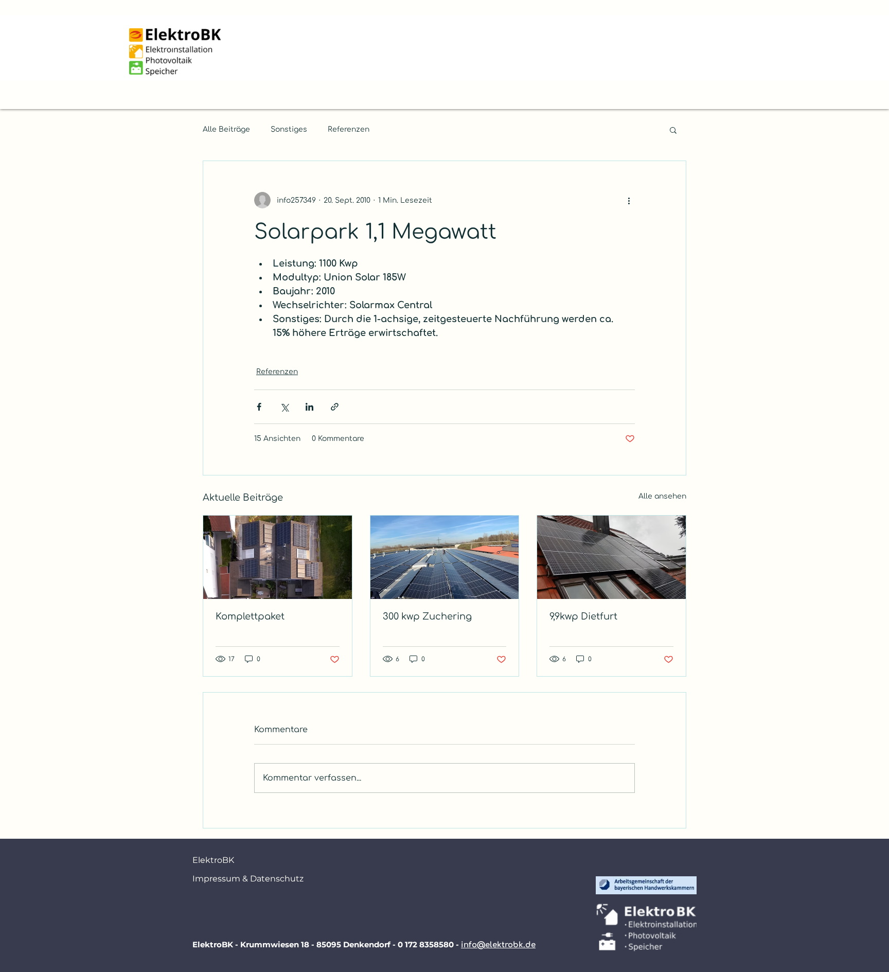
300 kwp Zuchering (427, 616)
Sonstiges (289, 129)
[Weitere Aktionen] (629, 200)
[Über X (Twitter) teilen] (284, 407)
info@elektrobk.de (498, 945)
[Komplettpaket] (277, 557)
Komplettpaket (250, 616)
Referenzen (348, 129)
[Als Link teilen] (335, 407)
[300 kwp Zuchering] (444, 557)
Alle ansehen (662, 496)
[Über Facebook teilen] (259, 407)
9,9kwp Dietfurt (583, 616)
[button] (673, 130)
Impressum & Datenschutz (233, 878)
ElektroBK (213, 860)
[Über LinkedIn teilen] (309, 407)
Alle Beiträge (226, 129)
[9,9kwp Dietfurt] (611, 557)
